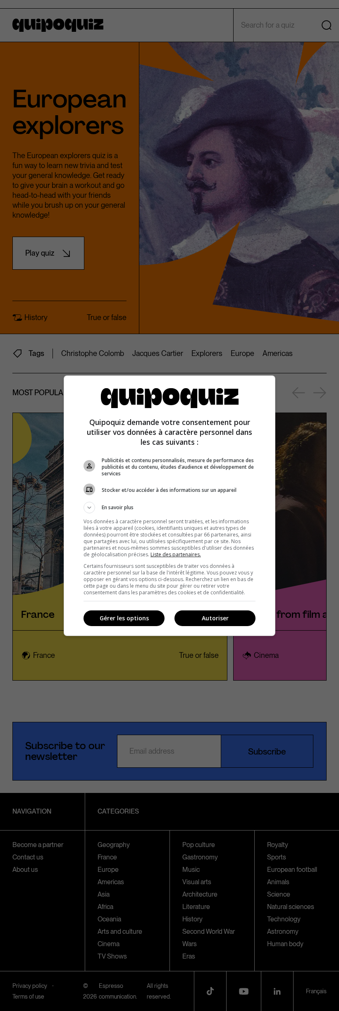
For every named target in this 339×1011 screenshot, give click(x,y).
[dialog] (169, 505)
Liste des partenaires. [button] (175, 554)
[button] (169, 507)
